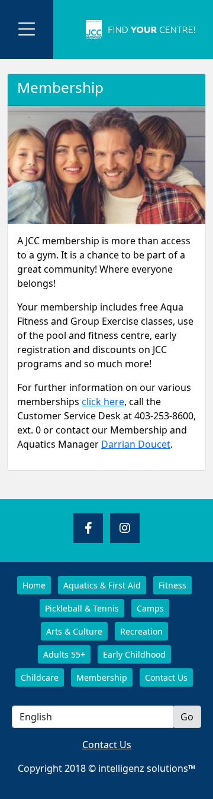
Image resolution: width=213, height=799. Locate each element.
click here (103, 401)
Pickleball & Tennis (82, 608)
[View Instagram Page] (125, 528)
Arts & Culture (74, 631)
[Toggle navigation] (26, 29)
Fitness (172, 585)
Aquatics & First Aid (102, 585)
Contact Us (166, 677)
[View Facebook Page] (88, 528)
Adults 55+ (64, 654)
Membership (101, 677)
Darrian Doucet (135, 444)
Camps (150, 608)
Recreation (141, 631)
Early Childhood (134, 654)
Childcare (40, 677)
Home (34, 585)
